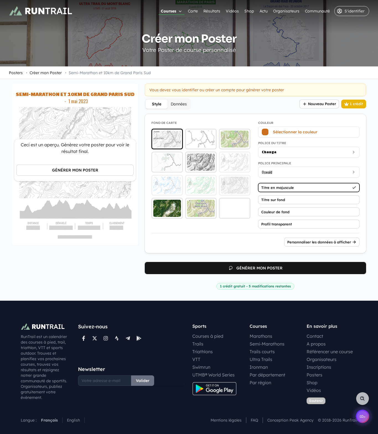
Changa (269, 152)
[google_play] (138, 338)
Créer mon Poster (44, 72)
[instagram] (105, 338)
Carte (193, 11)
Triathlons (202, 351)
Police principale (274, 163)
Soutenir (316, 401)
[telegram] (127, 338)
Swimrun (201, 367)
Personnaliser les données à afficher (319, 242)
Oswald (267, 172)
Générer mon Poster (75, 170)
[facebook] (83, 338)
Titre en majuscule (277, 187)
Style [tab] (156, 104)
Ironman (259, 367)
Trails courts (262, 351)
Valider (142, 380)
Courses (168, 11)
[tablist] (168, 104)
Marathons (261, 336)
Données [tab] (179, 104)
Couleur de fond (275, 212)
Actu (264, 11)
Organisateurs (286, 11)
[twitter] (94, 338)
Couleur (265, 123)
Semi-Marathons (267, 344)
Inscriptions (319, 367)
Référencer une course (330, 351)
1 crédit (356, 104)
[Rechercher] (362, 398)
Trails (197, 344)
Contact (315, 336)
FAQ (254, 420)
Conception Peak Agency (290, 420)
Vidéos (232, 11)
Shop (249, 11)
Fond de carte (164, 123)
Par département (267, 375)
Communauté (317, 11)
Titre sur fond (273, 199)
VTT (196, 359)
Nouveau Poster (322, 104)
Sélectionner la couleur (295, 131)
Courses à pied (207, 336)
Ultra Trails (261, 359)
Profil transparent (276, 224)
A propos (316, 344)
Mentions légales (226, 420)
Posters (16, 72)
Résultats (211, 11)
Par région (260, 382)
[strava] (116, 338)
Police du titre (272, 143)
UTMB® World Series (213, 375)
